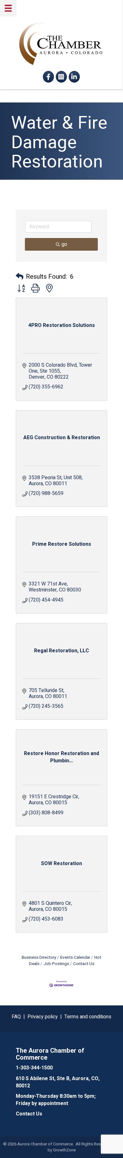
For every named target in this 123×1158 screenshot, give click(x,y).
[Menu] (8, 8)
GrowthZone (64, 1150)
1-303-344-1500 (34, 1068)
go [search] (64, 244)
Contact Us (83, 964)
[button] (19, 276)
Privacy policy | (45, 1017)
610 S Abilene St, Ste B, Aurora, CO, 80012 (58, 1082)
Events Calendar (75, 957)
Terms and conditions (87, 1017)
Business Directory (39, 957)
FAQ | (19, 1017)
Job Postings (56, 964)
